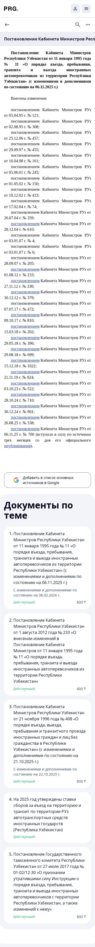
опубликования (17, 446)
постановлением (25, 224)
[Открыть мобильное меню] (86, 8)
